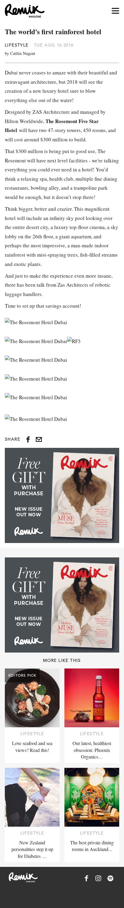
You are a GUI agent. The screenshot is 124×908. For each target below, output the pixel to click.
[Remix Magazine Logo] (25, 11)
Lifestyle (17, 45)
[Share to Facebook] (28, 439)
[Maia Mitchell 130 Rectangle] (62, 495)
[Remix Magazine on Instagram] (98, 878)
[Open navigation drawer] (115, 11)
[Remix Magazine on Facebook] (86, 878)
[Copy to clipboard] (39, 439)
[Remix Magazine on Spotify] (110, 878)
